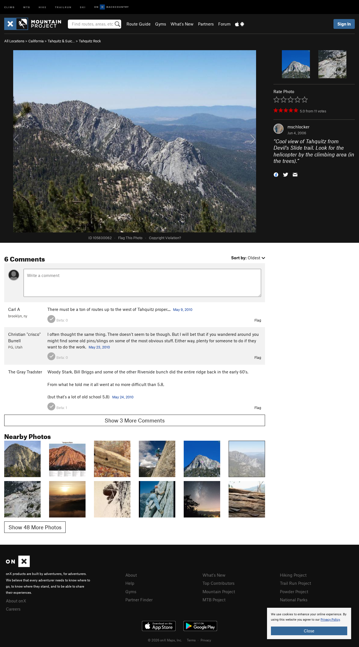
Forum (224, 23)
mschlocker (298, 126)
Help (129, 583)
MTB (26, 7)
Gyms (160, 23)
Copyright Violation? (165, 237)
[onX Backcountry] (111, 7)
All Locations (14, 41)
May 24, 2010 (123, 397)
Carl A (14, 309)
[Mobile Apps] (239, 23)
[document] (309, 623)
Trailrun (63, 7)
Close (309, 630)
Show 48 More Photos (34, 527)
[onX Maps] (18, 565)
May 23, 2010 (99, 347)
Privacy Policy (330, 619)
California (36, 41)
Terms (191, 640)
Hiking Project (293, 574)
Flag (257, 320)
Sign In (344, 23)
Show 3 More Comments (135, 420)
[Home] (35, 24)
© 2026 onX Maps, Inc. (165, 640)
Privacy (206, 640)
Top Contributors (218, 583)
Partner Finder (139, 599)
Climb (9, 7)
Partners (206, 23)
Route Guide (138, 23)
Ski (83, 7)
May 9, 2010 (182, 309)
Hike (43, 7)
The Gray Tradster (25, 371)
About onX (16, 600)
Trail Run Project (295, 583)
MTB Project (213, 599)
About (131, 574)
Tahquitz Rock (90, 41)
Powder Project (294, 591)
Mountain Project (218, 591)
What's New (182, 23)
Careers (13, 608)
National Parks (293, 599)
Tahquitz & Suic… (61, 41)
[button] (276, 174)
